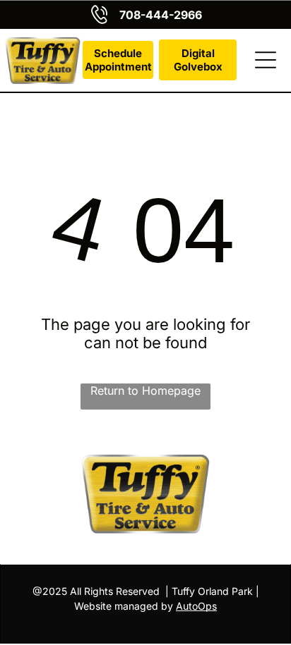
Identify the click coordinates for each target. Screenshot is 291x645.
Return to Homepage (145, 390)
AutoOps (196, 606)
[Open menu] (265, 59)
